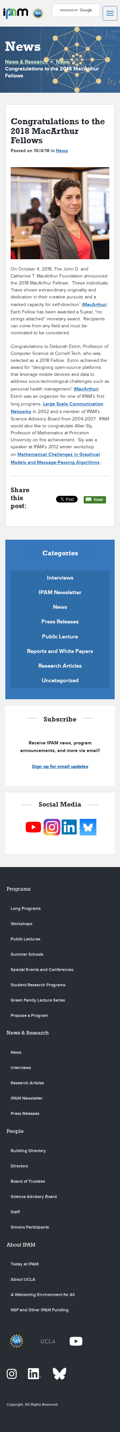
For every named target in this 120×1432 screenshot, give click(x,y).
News (63, 62)
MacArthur (94, 304)
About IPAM (21, 1245)
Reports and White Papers (60, 651)
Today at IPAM (25, 1264)
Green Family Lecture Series (38, 1000)
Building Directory (28, 1151)
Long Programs (26, 908)
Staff (15, 1212)
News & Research (26, 62)
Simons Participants (30, 1227)
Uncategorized (60, 680)
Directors (19, 1166)
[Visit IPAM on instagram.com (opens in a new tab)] (53, 826)
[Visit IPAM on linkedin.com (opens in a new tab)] (71, 826)
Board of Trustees (28, 1181)
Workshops (21, 924)
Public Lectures (25, 939)
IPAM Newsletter (60, 592)
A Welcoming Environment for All (43, 1294)
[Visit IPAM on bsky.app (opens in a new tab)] (88, 826)
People (15, 1131)
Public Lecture (60, 636)
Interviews (60, 578)
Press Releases (60, 621)
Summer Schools (27, 954)
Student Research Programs (38, 985)
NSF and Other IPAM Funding (40, 1310)
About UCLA (23, 1279)
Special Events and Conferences (42, 969)
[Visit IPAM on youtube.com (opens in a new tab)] (34, 826)
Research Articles (60, 666)
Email (98, 499)
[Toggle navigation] (110, 13)
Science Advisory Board (34, 1196)
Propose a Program (29, 1015)
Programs (18, 889)
